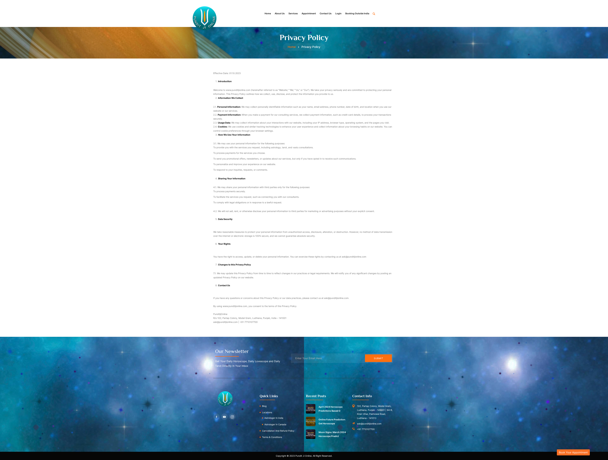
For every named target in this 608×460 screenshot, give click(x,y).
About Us (280, 13)
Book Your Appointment (573, 452)
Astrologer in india (273, 418)
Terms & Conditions (272, 437)
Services (293, 13)
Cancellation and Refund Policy (278, 430)
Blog (264, 406)
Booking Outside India (357, 13)
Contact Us (326, 13)
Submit (378, 358)
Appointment (309, 13)
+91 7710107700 (366, 429)
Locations (267, 412)
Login (338, 13)
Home (268, 13)
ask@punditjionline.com (369, 423)
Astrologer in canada (275, 424)
